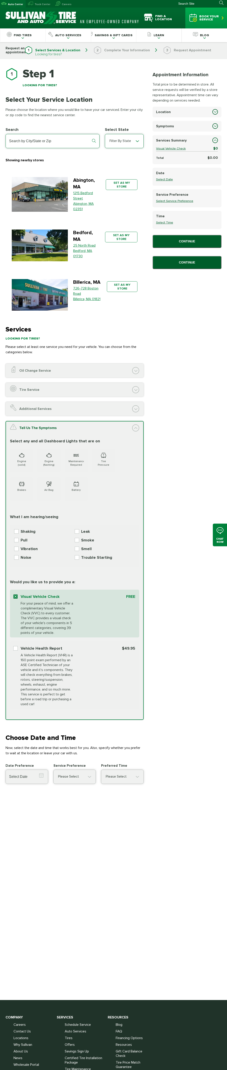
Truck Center (42, 4)
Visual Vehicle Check (171, 148)
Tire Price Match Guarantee (128, 1064)
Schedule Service (78, 1024)
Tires (68, 1038)
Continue (187, 241)
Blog (119, 1024)
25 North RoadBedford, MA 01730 (84, 250)
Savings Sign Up (77, 1051)
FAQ (119, 1031)
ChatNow (220, 540)
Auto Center (15, 4)
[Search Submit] (223, 2)
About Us (21, 1051)
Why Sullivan (23, 1044)
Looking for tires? (48, 54)
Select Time (164, 222)
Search (12, 129)
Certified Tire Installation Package (83, 1060)
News (18, 1058)
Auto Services (75, 1031)
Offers (70, 1044)
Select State (117, 129)
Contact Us (22, 1031)
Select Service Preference (174, 201)
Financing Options (129, 1038)
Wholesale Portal (26, 1064)
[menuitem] (22, 35)
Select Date (164, 179)
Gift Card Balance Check (129, 1053)
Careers (66, 4)
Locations (21, 1038)
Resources (124, 1044)
